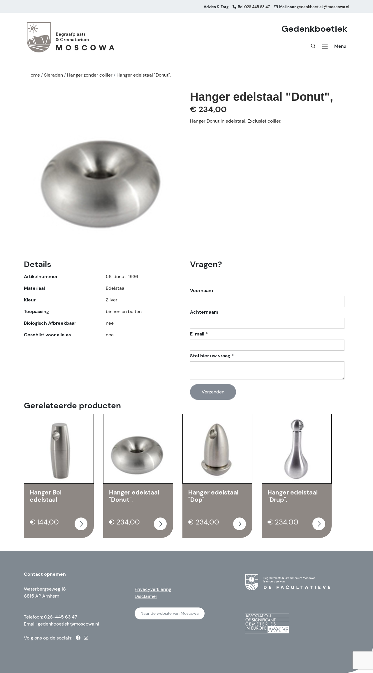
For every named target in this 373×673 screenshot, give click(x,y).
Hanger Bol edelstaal (45, 496)
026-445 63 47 (60, 617)
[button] (324, 46)
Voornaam (201, 291)
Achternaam (204, 312)
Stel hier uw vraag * (212, 356)
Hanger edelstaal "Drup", (293, 496)
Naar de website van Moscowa (169, 613)
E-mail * (199, 334)
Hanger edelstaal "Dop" (213, 496)
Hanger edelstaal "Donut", (134, 496)
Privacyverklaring (153, 589)
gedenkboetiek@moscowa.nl (68, 624)
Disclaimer (146, 596)
